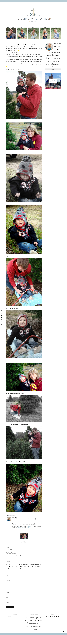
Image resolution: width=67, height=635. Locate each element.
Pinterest (28, 527)
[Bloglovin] (57, 1)
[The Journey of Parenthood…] (33, 14)
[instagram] (48, 616)
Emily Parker (14, 517)
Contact (46, 1)
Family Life (17, 1)
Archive (33, 1)
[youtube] (56, 616)
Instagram (19, 527)
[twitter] (46, 616)
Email (7, 597)
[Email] (58, 616)
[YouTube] (54, 1)
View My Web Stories (53, 92)
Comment (8, 580)
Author (8, 515)
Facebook (23, 527)
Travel (23, 1)
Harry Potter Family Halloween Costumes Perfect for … (24, 543)
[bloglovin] (52, 616)
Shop (28, 1)
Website (8, 602)
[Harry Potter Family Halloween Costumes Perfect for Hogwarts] (24, 536)
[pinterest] (54, 616)
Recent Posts (12, 515)
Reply (8, 558)
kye (8, 547)
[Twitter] (50, 1)
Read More (53, 69)
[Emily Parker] (9, 520)
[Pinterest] (53, 1)
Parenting (10, 1)
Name (7, 592)
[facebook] (50, 616)
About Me (40, 1)
